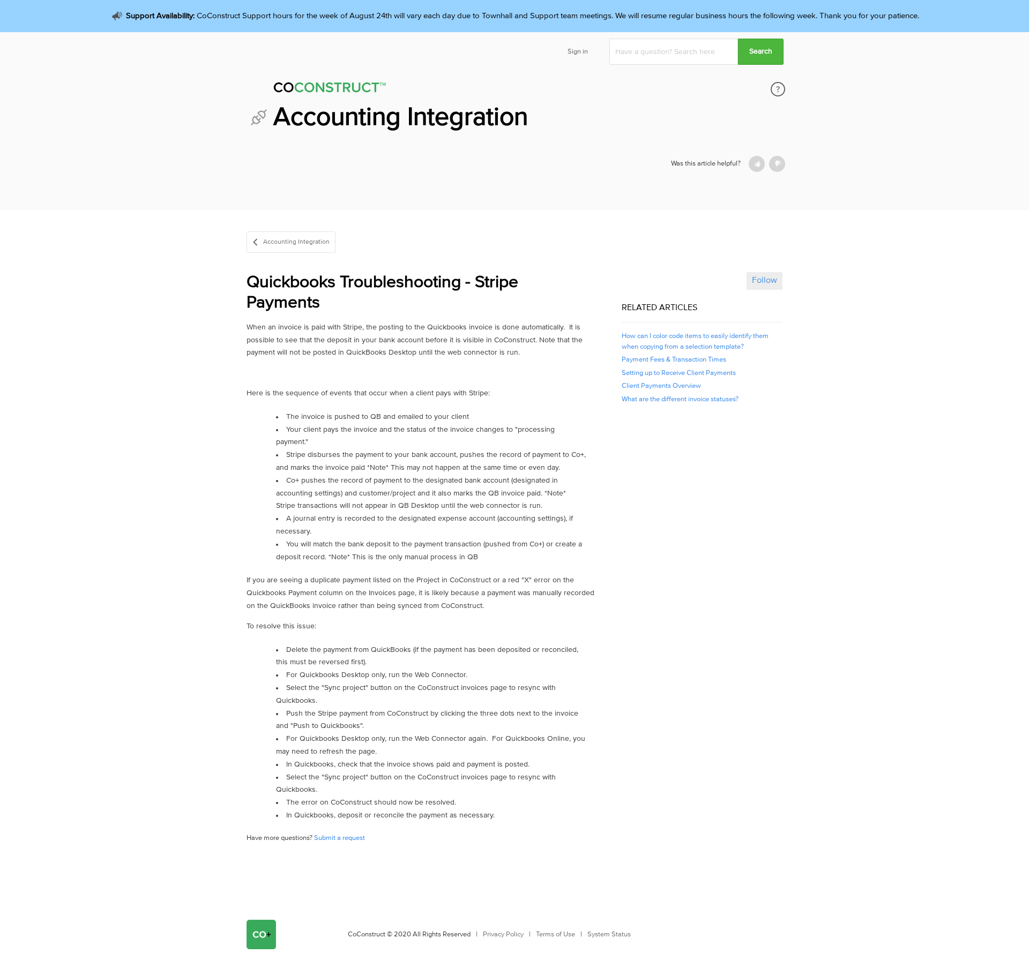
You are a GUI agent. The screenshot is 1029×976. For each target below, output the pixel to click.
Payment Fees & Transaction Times (674, 359)
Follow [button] (764, 280)
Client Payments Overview (661, 385)
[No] (777, 164)
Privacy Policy (503, 934)
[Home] (401, 89)
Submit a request (339, 838)
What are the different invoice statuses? (680, 399)
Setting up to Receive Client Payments (679, 373)
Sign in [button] (578, 51)
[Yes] (757, 164)
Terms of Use (555, 934)
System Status (609, 934)
